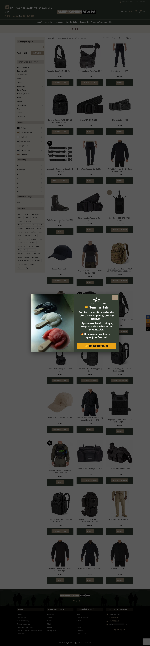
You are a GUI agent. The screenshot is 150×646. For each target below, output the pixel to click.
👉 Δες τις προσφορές (96, 345)
